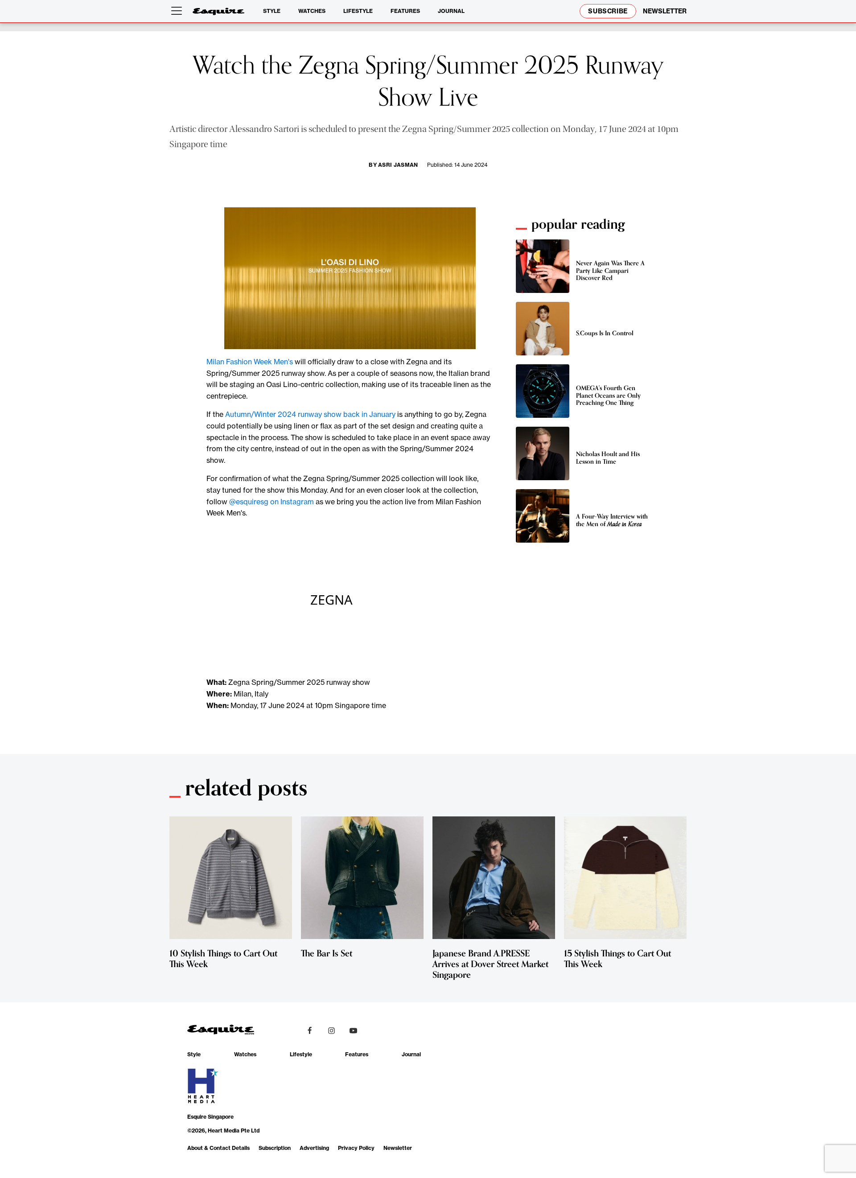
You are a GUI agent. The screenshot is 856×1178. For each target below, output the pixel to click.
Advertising (314, 1148)
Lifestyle (358, 11)
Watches (311, 11)
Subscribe (608, 11)
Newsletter (397, 1148)
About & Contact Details (218, 1148)
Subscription (275, 1148)
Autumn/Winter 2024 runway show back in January (310, 414)
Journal (451, 11)
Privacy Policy (356, 1148)
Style (271, 11)
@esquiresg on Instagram (271, 501)
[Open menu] (178, 11)
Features (405, 11)
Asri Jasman (398, 164)
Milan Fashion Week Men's (249, 361)
